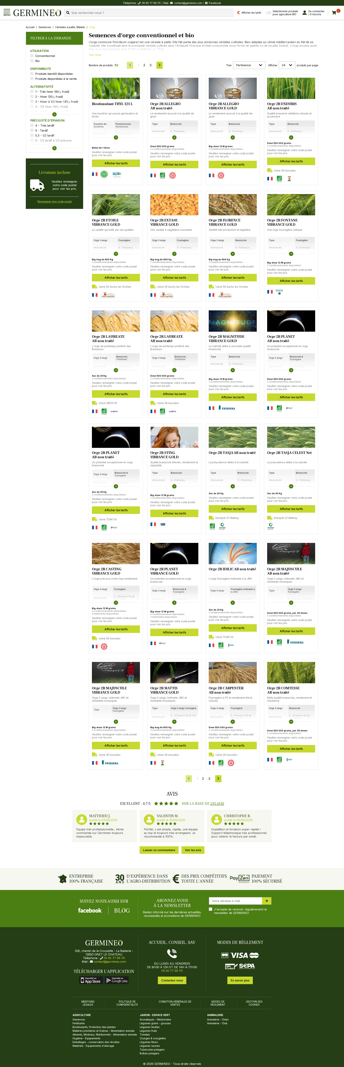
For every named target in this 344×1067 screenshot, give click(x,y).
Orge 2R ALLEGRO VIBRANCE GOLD (224, 106)
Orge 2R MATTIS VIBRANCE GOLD (164, 690)
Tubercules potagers (152, 1049)
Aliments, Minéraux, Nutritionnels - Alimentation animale (105, 1034)
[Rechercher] (68, 12)
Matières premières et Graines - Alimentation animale (104, 1030)
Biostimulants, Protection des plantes (94, 1027)
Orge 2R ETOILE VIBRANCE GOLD (106, 222)
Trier (229, 65)
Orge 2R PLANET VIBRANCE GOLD (164, 571)
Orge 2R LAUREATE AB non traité (108, 339)
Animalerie (215, 1015)
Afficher (272, 65)
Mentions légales (87, 1003)
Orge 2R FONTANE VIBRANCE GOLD (282, 222)
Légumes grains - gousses (155, 1023)
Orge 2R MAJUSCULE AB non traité (284, 571)
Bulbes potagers (149, 1053)
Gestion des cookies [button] (254, 1003)
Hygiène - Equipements (86, 1038)
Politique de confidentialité (127, 1003)
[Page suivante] (159, 65)
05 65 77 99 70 (114, 958)
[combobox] (148, 12)
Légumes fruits (148, 1030)
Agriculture (82, 1015)
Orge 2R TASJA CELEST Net (289, 453)
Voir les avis (193, 850)
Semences (45, 27)
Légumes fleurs (149, 1042)
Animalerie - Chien (218, 1019)
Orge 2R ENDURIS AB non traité (282, 106)
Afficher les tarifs (116, 163)
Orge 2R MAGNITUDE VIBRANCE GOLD (226, 339)
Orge (92, 27)
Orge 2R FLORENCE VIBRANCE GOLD (224, 222)
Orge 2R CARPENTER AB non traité (226, 690)
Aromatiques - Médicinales (155, 1019)
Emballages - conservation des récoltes (96, 1042)
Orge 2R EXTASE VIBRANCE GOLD (164, 222)
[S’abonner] (266, 900)
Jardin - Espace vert (155, 1015)
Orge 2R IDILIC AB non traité (232, 569)
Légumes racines (150, 1045)
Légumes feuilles (150, 1027)
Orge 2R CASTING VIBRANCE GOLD (106, 571)
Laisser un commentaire (159, 850)
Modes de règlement (218, 1003)
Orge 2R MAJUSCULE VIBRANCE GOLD (109, 690)
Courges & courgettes (153, 1038)
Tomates (145, 1034)
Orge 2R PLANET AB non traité (281, 339)
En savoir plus (240, 980)
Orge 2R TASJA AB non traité (232, 453)
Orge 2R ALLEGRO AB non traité (165, 106)
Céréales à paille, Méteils (70, 27)
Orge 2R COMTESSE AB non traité (283, 690)
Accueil (30, 27)
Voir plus (95, 55)
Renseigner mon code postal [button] (54, 201)
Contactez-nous (172, 980)
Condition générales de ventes (175, 1003)
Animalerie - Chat (217, 1023)
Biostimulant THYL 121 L (112, 104)
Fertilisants (79, 1023)
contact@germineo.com (188, 2)
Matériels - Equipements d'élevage (93, 1045)
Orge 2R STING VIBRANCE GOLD (164, 455)
